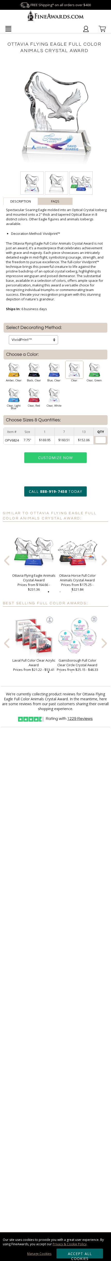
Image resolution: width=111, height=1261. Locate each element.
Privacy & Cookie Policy (69, 1244)
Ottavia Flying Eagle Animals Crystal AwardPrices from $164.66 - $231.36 (34, 582)
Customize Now (55, 457)
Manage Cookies (39, 1253)
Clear (74, 380)
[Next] (104, 560)
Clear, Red (34, 405)
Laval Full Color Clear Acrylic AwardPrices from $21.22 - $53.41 (33, 665)
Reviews (80, 719)
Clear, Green (94, 380)
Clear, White (53, 405)
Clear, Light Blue (14, 407)
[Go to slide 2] (60, 592)
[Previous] (7, 560)
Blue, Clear (53, 380)
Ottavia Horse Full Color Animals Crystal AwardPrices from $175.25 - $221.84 (77, 582)
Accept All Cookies (80, 1254)
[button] (8, 29)
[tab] (20, 201)
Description (20, 201)
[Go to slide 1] (48, 592)
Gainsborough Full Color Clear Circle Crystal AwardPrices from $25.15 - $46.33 (77, 665)
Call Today (55, 491)
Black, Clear (34, 380)
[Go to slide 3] (71, 592)
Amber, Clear (13, 380)
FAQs (55, 201)
